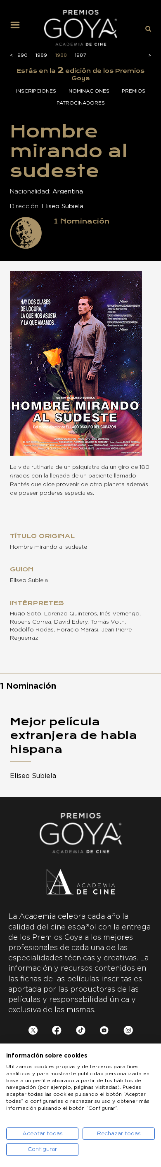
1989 (41, 55)
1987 (80, 55)
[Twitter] (33, 1032)
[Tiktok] (80, 1032)
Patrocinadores (81, 102)
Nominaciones (89, 91)
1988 (61, 55)
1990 (22, 55)
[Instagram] (128, 1032)
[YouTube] (104, 1032)
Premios (133, 91)
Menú (18, 28)
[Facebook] (57, 1032)
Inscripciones (36, 91)
